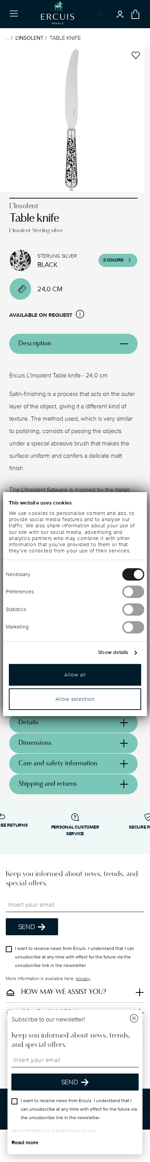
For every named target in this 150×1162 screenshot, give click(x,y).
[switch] (133, 592)
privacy (83, 979)
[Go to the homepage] (57, 14)
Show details (113, 652)
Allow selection (75, 699)
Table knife (65, 38)
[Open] (99, 14)
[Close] (134, 1019)
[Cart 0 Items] (135, 14)
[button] (80, 315)
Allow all (75, 674)
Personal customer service (75, 830)
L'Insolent (29, 38)
